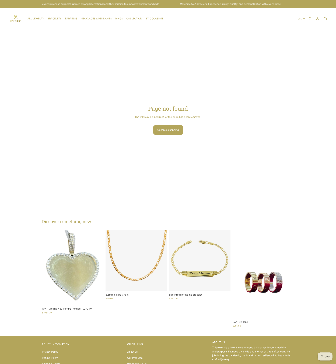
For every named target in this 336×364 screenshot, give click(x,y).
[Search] (310, 18)
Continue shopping (168, 129)
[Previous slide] (111, 261)
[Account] (317, 18)
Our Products (134, 357)
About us (132, 351)
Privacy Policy (50, 351)
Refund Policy (50, 357)
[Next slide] (161, 261)
